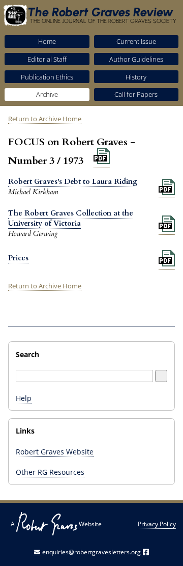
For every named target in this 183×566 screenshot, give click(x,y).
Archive (47, 94)
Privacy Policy (157, 524)
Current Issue (136, 41)
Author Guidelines (136, 59)
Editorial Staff (47, 59)
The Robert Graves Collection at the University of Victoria (70, 218)
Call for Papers (136, 94)
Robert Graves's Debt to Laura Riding (72, 181)
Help (24, 398)
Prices (18, 258)
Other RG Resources (50, 472)
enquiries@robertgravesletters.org (91, 552)
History (136, 77)
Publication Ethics (47, 77)
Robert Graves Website (55, 451)
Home (47, 41)
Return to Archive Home (44, 118)
